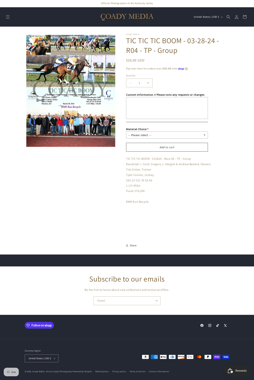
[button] (8, 17)
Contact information (159, 371)
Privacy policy (119, 371)
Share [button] (133, 245)
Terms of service (137, 371)
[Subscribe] (156, 300)
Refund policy (102, 371)
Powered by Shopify (82, 371)
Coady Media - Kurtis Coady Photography (52, 371)
